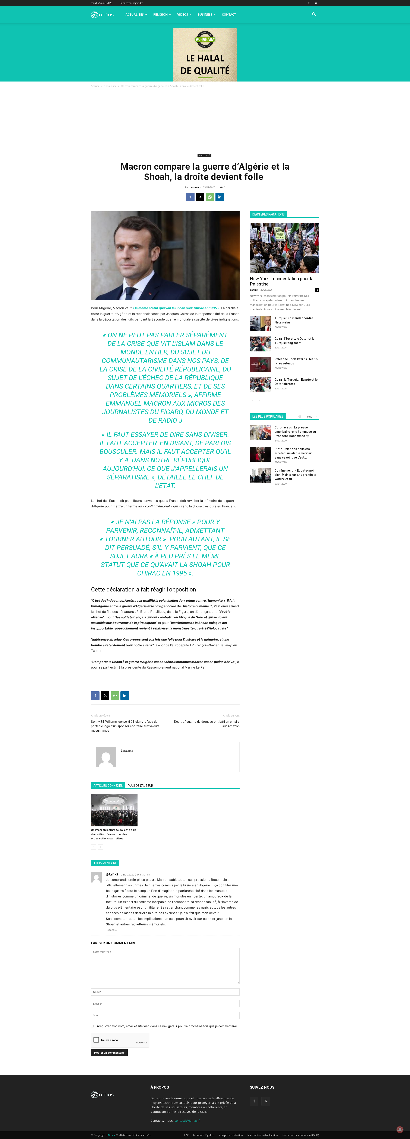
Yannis (254, 289)
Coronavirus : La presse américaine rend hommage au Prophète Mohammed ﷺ (295, 432)
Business (205, 14)
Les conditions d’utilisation (262, 1135)
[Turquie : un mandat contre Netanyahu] (260, 323)
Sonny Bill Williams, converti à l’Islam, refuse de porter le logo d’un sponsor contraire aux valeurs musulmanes (125, 726)
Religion (160, 14)
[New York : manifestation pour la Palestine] (284, 248)
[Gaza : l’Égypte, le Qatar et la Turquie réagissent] (260, 343)
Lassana (194, 187)
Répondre (111, 929)
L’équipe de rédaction (230, 1135)
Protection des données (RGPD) (300, 1135)
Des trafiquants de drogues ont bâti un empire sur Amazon (207, 724)
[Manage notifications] (400, 1129)
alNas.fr (110, 1135)
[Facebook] (309, 3)
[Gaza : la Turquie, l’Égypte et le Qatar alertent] (260, 384)
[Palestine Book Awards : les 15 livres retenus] (260, 364)
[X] (316, 3)
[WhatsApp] (210, 197)
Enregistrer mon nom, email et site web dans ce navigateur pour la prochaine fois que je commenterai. (166, 1026)
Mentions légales (203, 1135)
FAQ (186, 1135)
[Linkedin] (219, 197)
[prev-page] (93, 847)
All (299, 416)
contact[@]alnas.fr (187, 1121)
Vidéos (182, 14)
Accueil (95, 86)
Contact (229, 14)
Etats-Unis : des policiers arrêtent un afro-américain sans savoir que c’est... (293, 453)
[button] (314, 15)
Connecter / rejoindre (131, 2)
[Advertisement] (205, 120)
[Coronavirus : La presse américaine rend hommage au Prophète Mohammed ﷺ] (260, 432)
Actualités (135, 14)
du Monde (202, 412)
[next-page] (259, 400)
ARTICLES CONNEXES (108, 785)
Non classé (110, 86)
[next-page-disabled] (100, 847)
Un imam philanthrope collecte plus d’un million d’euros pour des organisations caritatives (113, 834)
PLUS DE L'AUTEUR (140, 785)
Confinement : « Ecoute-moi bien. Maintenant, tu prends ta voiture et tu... (295, 475)
